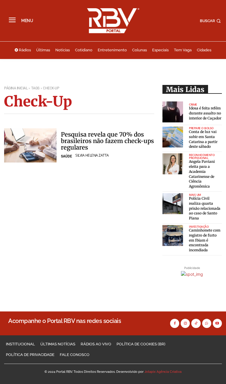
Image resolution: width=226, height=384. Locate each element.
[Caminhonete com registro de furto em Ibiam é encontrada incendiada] (172, 235)
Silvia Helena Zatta (92, 155)
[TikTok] (195, 323)
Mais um (195, 194)
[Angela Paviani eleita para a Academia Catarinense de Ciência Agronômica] (172, 163)
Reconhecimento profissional (202, 156)
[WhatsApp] (206, 323)
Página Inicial (15, 88)
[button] (211, 21)
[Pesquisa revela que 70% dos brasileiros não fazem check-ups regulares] (30, 145)
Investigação (199, 226)
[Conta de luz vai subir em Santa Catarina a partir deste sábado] (172, 137)
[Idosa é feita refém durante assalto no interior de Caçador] (172, 111)
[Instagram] (185, 323)
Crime (193, 104)
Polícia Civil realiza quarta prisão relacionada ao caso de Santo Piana (204, 208)
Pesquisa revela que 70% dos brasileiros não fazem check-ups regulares (107, 141)
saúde (66, 156)
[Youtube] (217, 323)
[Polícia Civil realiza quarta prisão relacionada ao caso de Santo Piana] (172, 203)
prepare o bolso (201, 128)
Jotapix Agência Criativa (163, 372)
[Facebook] (174, 323)
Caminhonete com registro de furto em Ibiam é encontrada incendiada (204, 240)
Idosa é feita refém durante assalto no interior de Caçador (205, 113)
